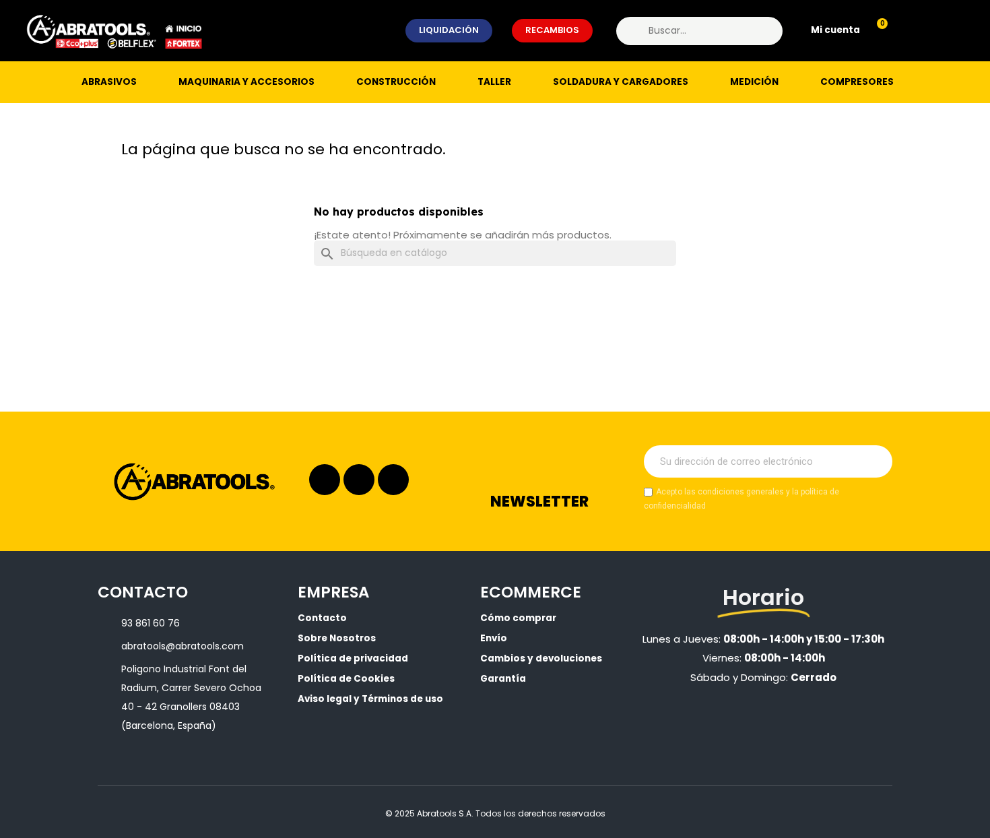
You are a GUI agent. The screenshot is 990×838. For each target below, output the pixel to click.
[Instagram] (324, 479)
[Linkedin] (358, 479)
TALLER (494, 81)
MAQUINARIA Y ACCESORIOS (246, 81)
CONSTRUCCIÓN (396, 81)
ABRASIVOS (109, 81)
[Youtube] (393, 479)
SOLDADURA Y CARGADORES (620, 81)
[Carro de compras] (876, 31)
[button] (448, 30)
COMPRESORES (857, 81)
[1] (874, 461)
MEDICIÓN (754, 81)
